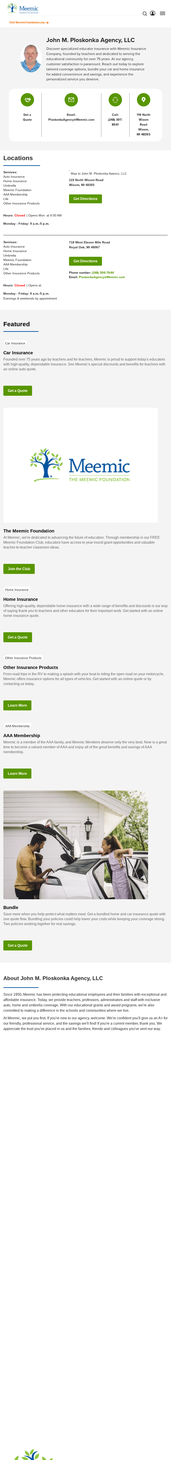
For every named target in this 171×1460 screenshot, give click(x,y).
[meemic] (22, 8)
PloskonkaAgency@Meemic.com (102, 277)
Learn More (17, 705)
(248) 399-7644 (103, 273)
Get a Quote (18, 391)
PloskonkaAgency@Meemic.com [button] (71, 120)
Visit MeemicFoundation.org (27, 22)
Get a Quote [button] (27, 117)
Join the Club (19, 569)
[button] (71, 99)
